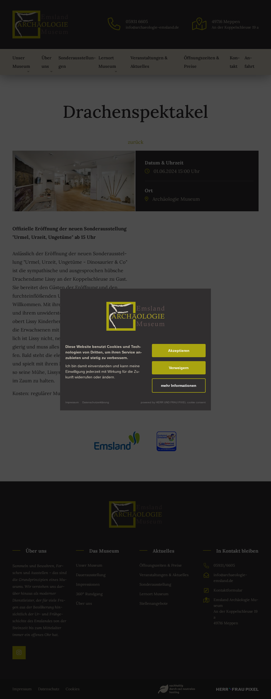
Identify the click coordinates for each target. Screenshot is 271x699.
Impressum (72, 402)
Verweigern (179, 368)
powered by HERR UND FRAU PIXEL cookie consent (173, 402)
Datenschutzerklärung (95, 402)
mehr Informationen (178, 385)
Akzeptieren (178, 350)
